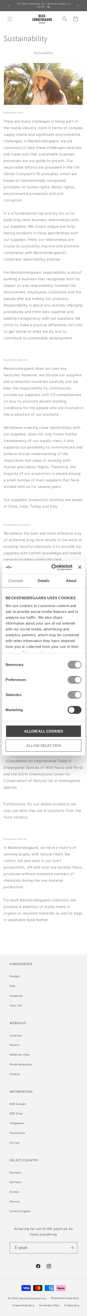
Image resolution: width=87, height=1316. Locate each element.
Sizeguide (16, 995)
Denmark (15, 1172)
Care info (16, 1005)
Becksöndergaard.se (33, 1298)
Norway (15, 1201)
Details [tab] (44, 581)
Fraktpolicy (72, 1305)
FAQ (12, 986)
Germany (16, 1182)
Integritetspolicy (23, 1305)
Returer (15, 1045)
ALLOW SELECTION (43, 745)
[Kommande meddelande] (78, 5)
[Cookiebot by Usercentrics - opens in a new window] (53, 567)
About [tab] (71, 581)
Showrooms (17, 1133)
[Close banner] (79, 567)
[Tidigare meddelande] (9, 5)
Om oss (15, 1142)
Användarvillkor (49, 1305)
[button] (9, 19)
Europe (14, 1191)
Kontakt (15, 976)
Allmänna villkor (20, 1054)
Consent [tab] (15, 581)
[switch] (74, 680)
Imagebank (17, 1123)
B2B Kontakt (18, 1104)
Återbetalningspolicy (65, 1298)
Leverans (16, 1035)
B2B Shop (16, 1113)
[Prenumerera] (71, 1247)
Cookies (15, 1074)
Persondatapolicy (21, 1064)
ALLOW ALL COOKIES (43, 731)
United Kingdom (20, 1211)
